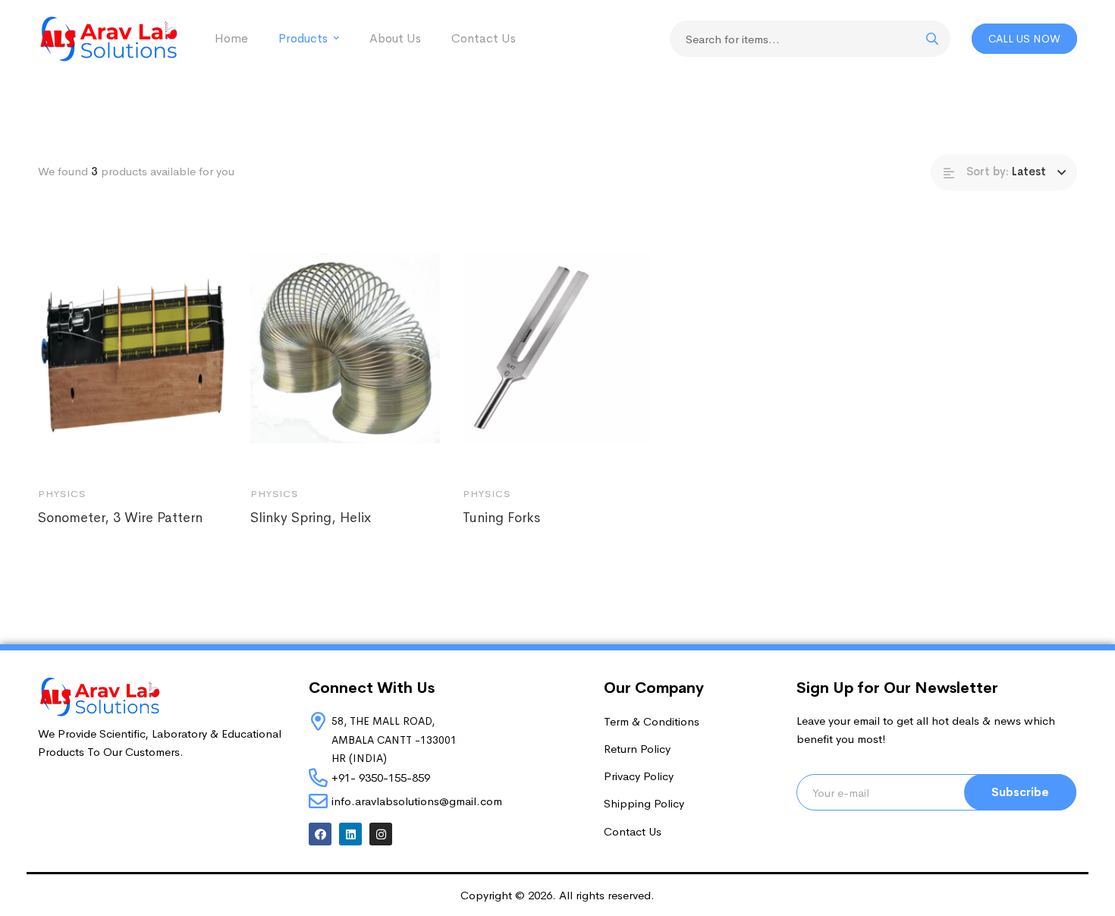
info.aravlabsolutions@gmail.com (416, 801)
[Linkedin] (350, 834)
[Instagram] (380, 834)
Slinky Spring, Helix (310, 517)
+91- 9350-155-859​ (380, 777)
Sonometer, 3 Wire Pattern (120, 517)
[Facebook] (320, 834)
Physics (62, 493)
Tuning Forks (501, 517)
